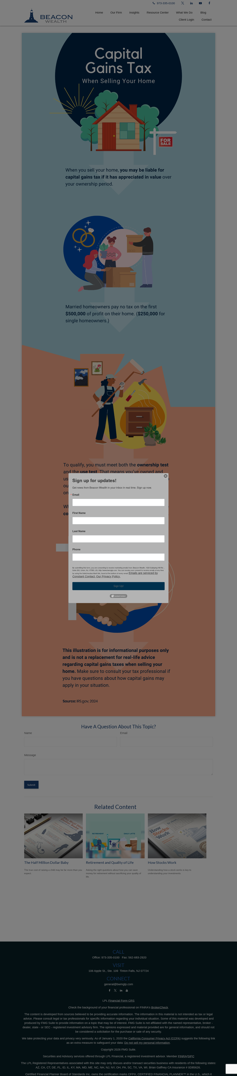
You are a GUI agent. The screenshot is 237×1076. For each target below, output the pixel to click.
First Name (79, 512)
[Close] (166, 476)
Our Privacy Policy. (108, 576)
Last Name (78, 531)
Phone (76, 549)
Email (75, 494)
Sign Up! (118, 586)
